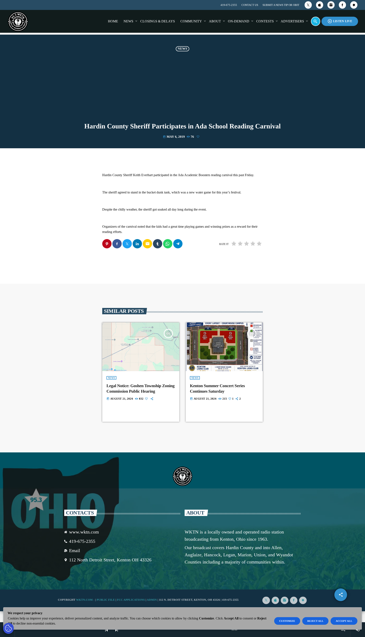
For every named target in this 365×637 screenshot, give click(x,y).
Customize (287, 620)
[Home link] (18, 21)
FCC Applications (131, 599)
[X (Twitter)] (308, 5)
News (182, 48)
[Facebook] (342, 5)
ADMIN (152, 599)
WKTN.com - (85, 599)
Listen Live (339, 21)
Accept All (344, 620)
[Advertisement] (182, 90)
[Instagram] (331, 5)
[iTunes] (319, 5)
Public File (106, 599)
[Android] (353, 5)
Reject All (315, 620)
